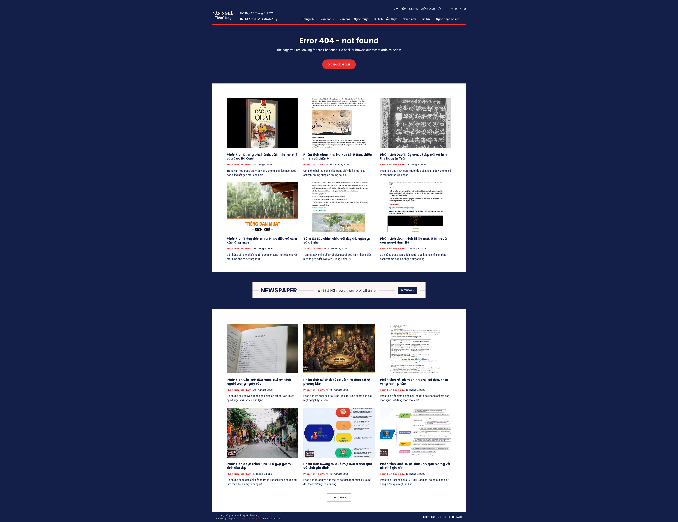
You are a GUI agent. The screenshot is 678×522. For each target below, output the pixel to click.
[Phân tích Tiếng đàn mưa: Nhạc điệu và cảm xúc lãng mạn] (262, 207)
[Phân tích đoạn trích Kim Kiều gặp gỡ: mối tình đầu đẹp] (262, 433)
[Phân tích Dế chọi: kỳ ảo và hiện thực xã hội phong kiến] (339, 349)
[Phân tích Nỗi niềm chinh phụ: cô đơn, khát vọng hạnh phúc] (415, 349)
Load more (338, 497)
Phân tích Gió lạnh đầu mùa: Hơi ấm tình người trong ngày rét (259, 381)
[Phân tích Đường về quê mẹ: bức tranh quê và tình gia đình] (339, 433)
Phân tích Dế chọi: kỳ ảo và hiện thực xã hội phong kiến (337, 381)
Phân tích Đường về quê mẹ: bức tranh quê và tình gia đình (337, 466)
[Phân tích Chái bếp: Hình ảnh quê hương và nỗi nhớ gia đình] (415, 433)
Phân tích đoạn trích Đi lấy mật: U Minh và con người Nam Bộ (413, 240)
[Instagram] (456, 9)
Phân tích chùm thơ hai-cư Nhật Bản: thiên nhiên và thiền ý (337, 156)
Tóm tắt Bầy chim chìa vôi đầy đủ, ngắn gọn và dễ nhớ (338, 240)
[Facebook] (452, 9)
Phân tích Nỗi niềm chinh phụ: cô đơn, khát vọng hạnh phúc (414, 381)
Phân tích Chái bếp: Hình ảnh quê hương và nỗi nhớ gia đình (415, 466)
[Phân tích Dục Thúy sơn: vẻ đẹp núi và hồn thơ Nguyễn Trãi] (415, 123)
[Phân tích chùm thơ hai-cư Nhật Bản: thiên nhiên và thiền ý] (339, 123)
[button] (439, 9)
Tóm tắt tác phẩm (314, 248)
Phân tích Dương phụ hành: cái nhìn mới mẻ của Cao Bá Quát (262, 156)
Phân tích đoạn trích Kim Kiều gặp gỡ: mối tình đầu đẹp (260, 466)
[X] (460, 9)
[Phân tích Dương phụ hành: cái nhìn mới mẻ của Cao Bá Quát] (262, 123)
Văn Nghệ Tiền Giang (246, 518)
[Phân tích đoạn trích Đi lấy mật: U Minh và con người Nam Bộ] (415, 207)
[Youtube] (465, 9)
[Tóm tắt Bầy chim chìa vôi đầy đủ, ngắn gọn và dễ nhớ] (339, 207)
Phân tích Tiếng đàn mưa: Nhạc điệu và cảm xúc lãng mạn (262, 240)
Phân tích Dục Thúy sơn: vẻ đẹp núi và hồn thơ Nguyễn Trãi (413, 156)
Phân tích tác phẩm (239, 164)
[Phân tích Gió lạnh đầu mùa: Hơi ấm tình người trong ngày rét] (262, 349)
